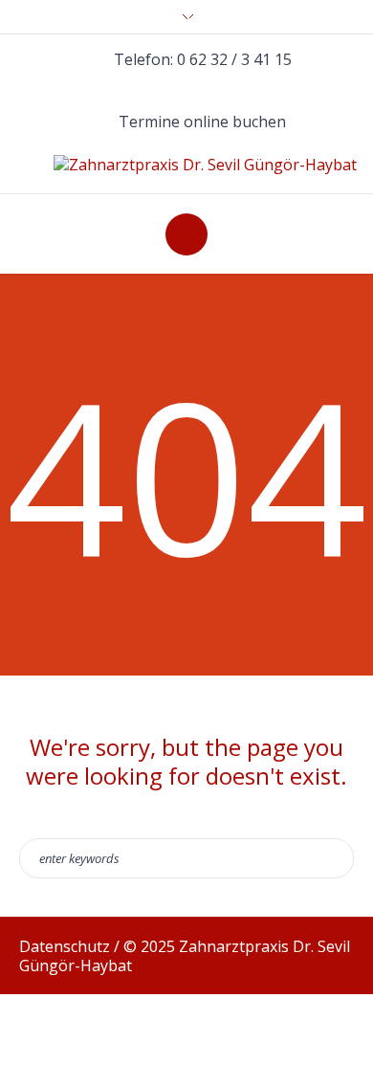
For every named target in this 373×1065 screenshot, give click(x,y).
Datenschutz (64, 946)
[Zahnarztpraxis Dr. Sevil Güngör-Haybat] (205, 164)
